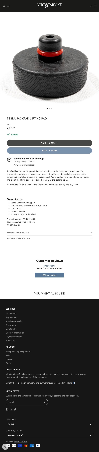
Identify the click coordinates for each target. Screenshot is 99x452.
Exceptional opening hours (18, 351)
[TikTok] (15, 409)
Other (8, 363)
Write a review (49, 275)
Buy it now (49, 150)
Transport (10, 340)
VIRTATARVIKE (20, 441)
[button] (47, 108)
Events (9, 359)
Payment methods (14, 336)
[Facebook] (7, 409)
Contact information (15, 333)
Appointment (12, 317)
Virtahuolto (11, 313)
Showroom (11, 325)
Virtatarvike (11, 329)
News (8, 355)
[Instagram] (11, 409)
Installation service (14, 321)
